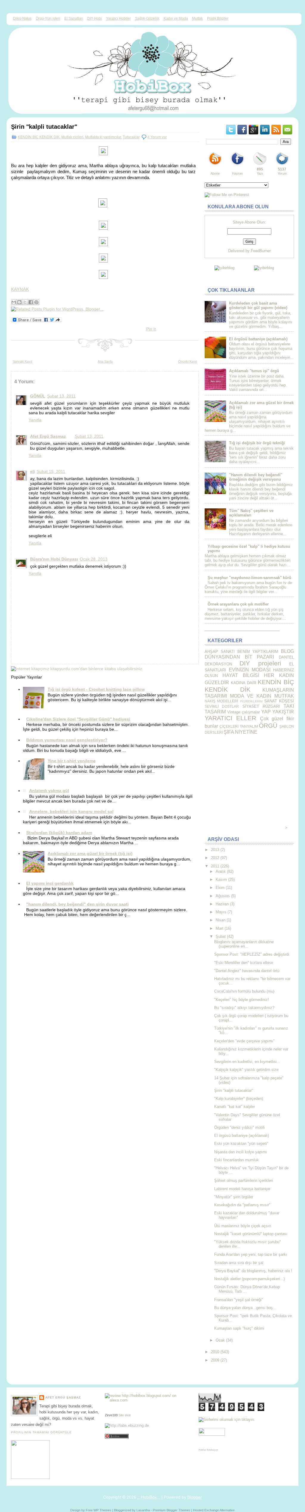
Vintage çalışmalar (243, 712)
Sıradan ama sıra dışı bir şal (238, 1262)
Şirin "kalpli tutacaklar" (44, 126)
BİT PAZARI (259, 656)
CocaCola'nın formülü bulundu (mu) (244, 991)
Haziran (222, 904)
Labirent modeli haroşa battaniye (242, 1189)
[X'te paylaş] (25, 302)
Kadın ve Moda (176, 18)
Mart (219, 928)
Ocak (220, 1340)
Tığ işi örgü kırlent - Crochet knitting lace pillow (96, 689)
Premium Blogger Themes (171, 1510)
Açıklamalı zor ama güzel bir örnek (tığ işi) (90, 853)
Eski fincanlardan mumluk (236, 1160)
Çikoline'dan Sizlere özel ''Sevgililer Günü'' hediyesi (78, 719)
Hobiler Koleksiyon (208, 1450)
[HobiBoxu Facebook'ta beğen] (237, 165)
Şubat (221, 936)
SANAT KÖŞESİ (279, 701)
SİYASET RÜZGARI (261, 706)
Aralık (221, 871)
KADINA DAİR (243, 683)
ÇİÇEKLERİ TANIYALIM (239, 726)
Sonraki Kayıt (22, 361)
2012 (215, 858)
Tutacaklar (131, 137)
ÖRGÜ (268, 725)
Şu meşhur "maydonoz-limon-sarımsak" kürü (249, 577)
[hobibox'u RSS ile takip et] (215, 165)
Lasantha (143, 1510)
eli (32, 471)
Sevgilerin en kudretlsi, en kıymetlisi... (247, 1061)
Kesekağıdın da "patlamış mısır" (242, 1205)
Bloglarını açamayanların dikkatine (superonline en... (244, 944)
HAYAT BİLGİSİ (240, 675)
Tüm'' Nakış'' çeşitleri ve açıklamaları (251, 512)
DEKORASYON (218, 664)
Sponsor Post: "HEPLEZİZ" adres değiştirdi (251, 954)
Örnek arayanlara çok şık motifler (238, 604)
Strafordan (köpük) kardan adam (59, 832)
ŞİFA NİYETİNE (240, 732)
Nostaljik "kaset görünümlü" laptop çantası (250, 1234)
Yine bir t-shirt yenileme (72, 760)
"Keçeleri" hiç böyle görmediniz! (241, 999)
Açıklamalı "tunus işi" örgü (254, 371)
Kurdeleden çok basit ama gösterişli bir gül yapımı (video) (258, 305)
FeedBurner (261, 251)
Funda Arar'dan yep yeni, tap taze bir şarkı (250, 1254)
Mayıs (221, 912)
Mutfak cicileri (72, 137)
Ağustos (223, 896)
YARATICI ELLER (230, 718)
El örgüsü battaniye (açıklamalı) (258, 339)
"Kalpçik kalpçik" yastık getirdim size (246, 1069)
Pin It (151, 329)
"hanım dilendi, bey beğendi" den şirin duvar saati (77, 904)
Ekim (220, 887)
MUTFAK (284, 695)
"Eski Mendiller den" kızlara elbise (243, 962)
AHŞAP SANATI (220, 651)
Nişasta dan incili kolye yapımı (240, 1152)
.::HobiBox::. (148, 1497)
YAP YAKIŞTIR (277, 711)
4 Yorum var (157, 137)
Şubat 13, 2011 (61, 396)
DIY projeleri (260, 663)
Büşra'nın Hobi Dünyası (54, 559)
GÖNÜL (37, 396)
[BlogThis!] (19, 302)
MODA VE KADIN (250, 695)
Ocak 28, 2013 (94, 559)
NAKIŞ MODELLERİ (221, 701)
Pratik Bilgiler (217, 18)
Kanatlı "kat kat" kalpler (234, 1106)
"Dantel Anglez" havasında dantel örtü (246, 970)
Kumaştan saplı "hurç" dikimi (239, 1328)
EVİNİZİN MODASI (249, 669)
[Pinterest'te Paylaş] (36, 302)
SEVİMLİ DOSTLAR (222, 706)
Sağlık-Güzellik (147, 18)
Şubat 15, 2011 (51, 471)
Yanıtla (35, 419)
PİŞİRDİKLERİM (251, 701)
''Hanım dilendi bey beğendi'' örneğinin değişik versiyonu (255, 477)
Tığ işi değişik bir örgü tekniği (257, 443)
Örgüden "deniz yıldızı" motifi (239, 1127)
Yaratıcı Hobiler (118, 18)
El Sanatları (73, 18)
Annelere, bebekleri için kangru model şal (71, 811)
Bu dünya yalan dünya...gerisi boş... (245, 1307)
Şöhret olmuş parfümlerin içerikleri (243, 1180)
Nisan (220, 920)
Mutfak (197, 18)
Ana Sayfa (105, 361)
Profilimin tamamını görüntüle (41, 1432)
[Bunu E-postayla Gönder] (14, 302)
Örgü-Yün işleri (48, 18)
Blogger (194, 1497)
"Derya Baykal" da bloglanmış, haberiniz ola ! (253, 1271)
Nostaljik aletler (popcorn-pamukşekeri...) (249, 1279)
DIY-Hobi (94, 18)
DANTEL (286, 657)
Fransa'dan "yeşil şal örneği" (238, 1299)
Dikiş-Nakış (22, 18)
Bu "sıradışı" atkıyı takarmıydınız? (244, 1007)
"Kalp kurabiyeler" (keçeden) (238, 1098)
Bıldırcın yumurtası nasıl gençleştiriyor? (67, 740)
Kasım (221, 879)
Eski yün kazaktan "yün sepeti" (241, 1143)
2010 (215, 1352)
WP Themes (102, 1510)
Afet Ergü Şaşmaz (48, 436)
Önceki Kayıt (187, 361)
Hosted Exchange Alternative (214, 1510)
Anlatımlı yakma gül (49, 790)
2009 (215, 1360)
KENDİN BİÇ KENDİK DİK (39, 137)
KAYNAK (20, 289)
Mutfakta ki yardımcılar (103, 137)
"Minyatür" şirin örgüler (233, 1197)
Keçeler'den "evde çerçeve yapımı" (244, 1041)
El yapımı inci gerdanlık (50, 883)
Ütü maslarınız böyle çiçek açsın (242, 1226)
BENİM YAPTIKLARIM (257, 651)
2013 (215, 849)
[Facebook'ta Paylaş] (31, 302)
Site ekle (125, 1415)
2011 (215, 866)
